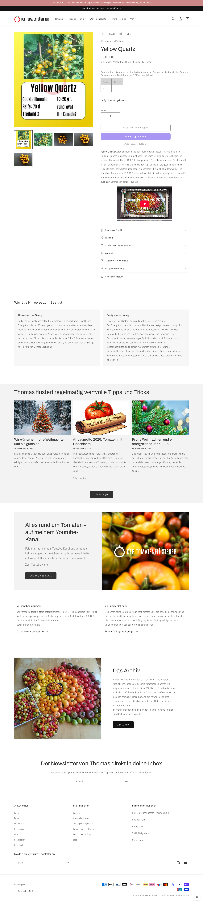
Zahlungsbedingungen (83, 823)
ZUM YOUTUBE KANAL (41, 575)
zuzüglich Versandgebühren (113, 100)
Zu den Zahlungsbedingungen (119, 631)
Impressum (19, 823)
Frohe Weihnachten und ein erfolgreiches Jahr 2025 (153, 442)
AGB (16, 834)
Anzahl (103, 110)
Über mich (18, 845)
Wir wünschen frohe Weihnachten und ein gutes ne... (40, 442)
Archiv (133, 19)
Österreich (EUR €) (25, 891)
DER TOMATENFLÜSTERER (149, 895)
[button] (60, 19)
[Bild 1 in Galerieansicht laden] (23, 139)
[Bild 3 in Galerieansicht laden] (63, 139)
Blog (75, 839)
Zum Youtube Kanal (37, 564)
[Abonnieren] (126, 781)
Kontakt (18, 812)
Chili (82, 19)
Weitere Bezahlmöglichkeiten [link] (135, 144)
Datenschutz (20, 829)
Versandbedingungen (82, 818)
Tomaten (59, 19)
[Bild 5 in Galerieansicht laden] (23, 159)
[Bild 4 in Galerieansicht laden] (83, 139)
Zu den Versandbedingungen (31, 631)
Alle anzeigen (101, 494)
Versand (117, 61)
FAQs (16, 818)
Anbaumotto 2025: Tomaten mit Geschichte (97, 442)
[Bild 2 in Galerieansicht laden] (43, 139)
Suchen (76, 812)
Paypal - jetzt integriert (84, 829)
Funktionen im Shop (82, 834)
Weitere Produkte (98, 19)
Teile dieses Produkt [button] (113, 276)
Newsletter (19, 839)
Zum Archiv (123, 724)
